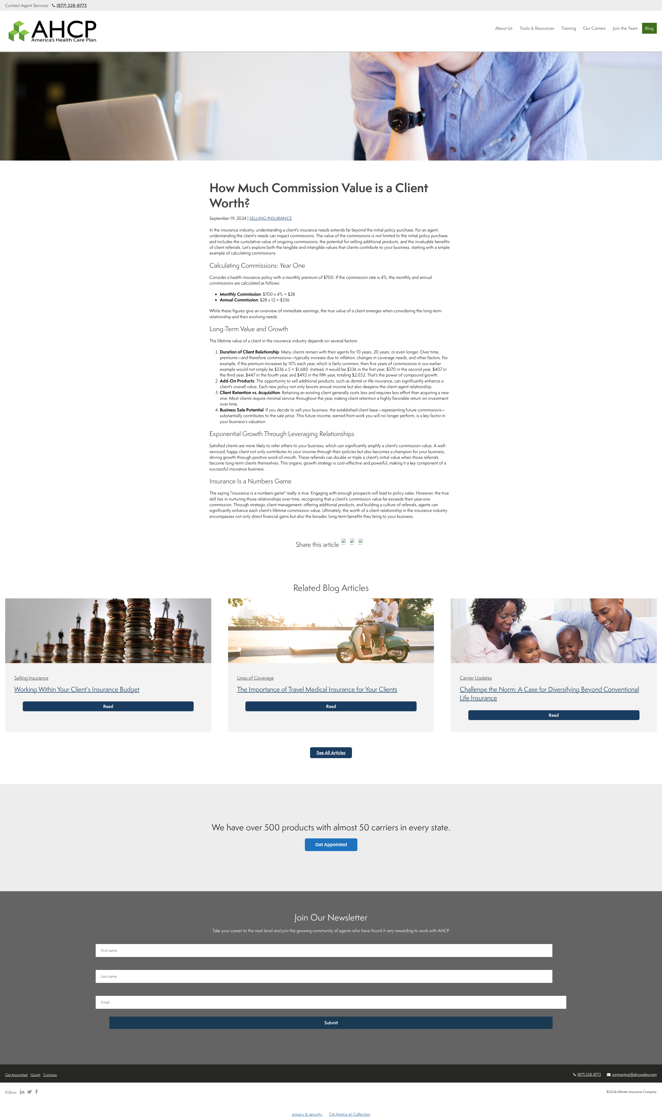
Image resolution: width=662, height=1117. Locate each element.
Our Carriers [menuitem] (594, 28)
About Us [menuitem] (504, 28)
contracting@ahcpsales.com (634, 1074)
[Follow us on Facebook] (35, 1092)
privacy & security (307, 1114)
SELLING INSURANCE (271, 218)
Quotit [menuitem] (35, 1074)
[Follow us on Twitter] (28, 1092)
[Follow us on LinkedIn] (21, 1092)
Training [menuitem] (568, 28)
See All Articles (331, 753)
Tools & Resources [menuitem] (537, 28)
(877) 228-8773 (72, 5)
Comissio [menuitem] (50, 1074)
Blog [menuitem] (649, 28)
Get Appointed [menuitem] (16, 1074)
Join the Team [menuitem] (625, 28)
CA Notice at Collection (349, 1114)
